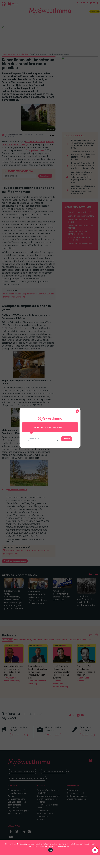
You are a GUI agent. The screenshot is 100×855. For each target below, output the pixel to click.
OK (51, 850)
